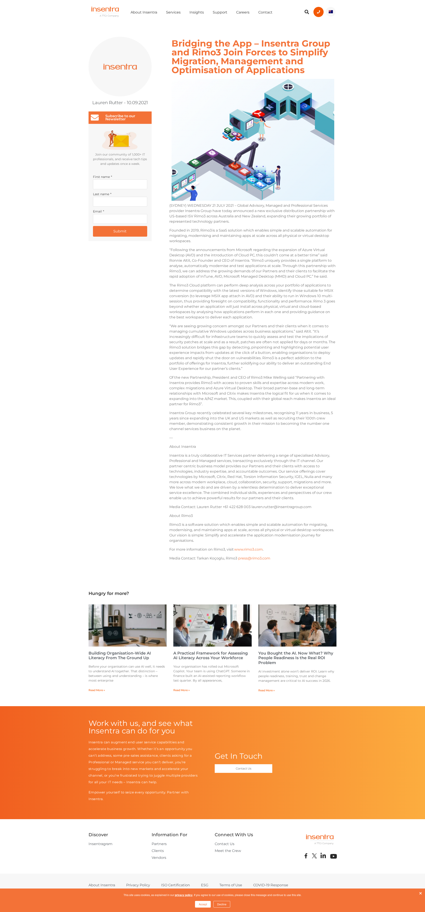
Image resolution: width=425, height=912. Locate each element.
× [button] (421, 892)
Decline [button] (221, 904)
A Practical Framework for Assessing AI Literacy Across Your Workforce (210, 656)
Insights (196, 12)
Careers (242, 12)
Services (173, 12)
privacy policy (184, 895)
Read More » (97, 690)
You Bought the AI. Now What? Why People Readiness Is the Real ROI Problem (295, 658)
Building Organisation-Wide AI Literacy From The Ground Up (120, 656)
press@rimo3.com (254, 558)
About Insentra (144, 12)
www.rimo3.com (248, 549)
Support (220, 12)
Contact (265, 12)
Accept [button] (203, 904)
